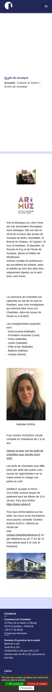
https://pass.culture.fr (18, 504)
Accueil (9, 82)
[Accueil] (13, 6)
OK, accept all (15, 684)
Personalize (26, 688)
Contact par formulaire (15, 633)
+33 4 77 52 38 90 (13, 630)
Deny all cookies (38, 684)
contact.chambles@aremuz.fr (23, 534)
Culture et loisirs (28, 82)
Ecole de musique (15, 86)
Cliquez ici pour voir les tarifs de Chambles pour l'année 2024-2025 (24, 454)
